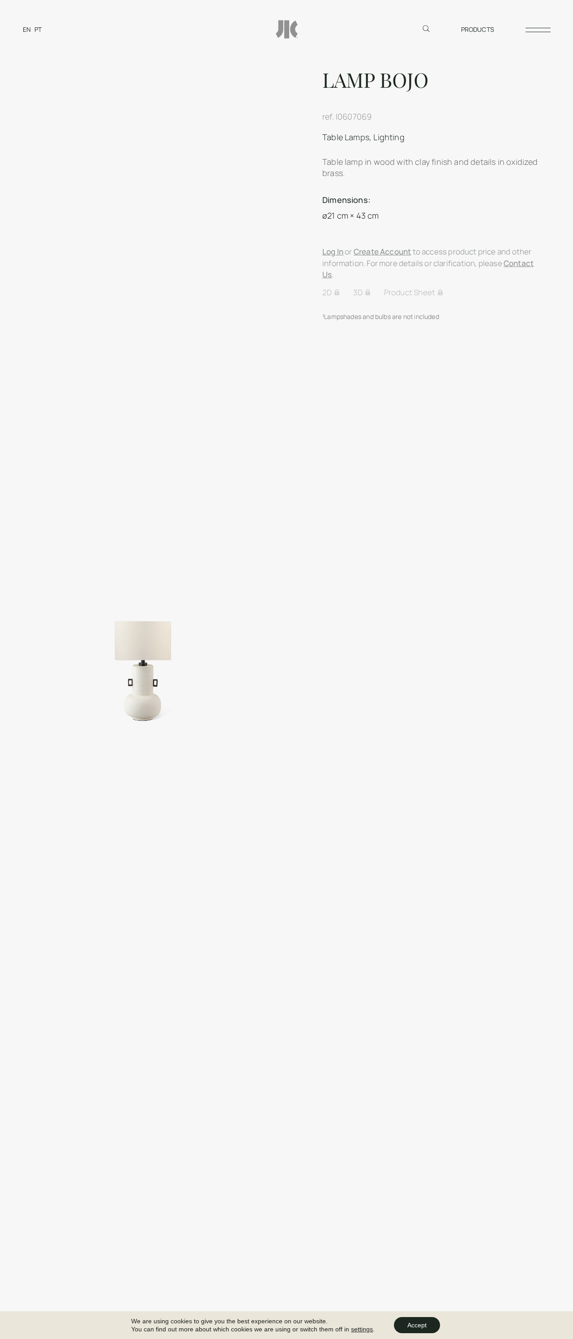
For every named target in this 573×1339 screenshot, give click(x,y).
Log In (332, 251)
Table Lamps (345, 137)
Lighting (388, 137)
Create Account (382, 251)
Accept (417, 1325)
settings (362, 1329)
